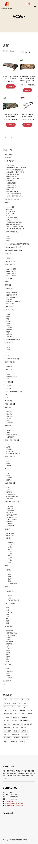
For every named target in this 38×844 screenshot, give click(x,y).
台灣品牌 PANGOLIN (12, 218)
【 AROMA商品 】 (8, 278)
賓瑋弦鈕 (16, 738)
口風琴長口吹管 (27, 724)
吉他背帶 (9, 523)
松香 (9, 598)
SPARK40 (7, 717)
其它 (4, 684)
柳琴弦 (10, 560)
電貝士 (8, 236)
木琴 (7, 610)
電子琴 (8, 347)
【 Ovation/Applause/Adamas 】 (13, 250)
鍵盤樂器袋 (9, 631)
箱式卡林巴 (25, 731)
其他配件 (9, 480)
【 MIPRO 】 (7, 468)
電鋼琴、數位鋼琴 (11, 293)
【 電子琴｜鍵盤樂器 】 (10, 362)
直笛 (7, 616)
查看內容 (27, 90)
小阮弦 (10, 545)
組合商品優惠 (7, 681)
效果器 (8, 447)
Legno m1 (7, 710)
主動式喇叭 (9, 327)
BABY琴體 (7, 703)
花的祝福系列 (10, 165)
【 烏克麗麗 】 (7, 285)
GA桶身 (12, 707)
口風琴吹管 (7, 724)
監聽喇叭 (9, 336)
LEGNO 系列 (10, 215)
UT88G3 (24, 717)
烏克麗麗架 (9, 671)
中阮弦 (10, 556)
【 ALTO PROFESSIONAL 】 (12, 339)
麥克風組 (9, 478)
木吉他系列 (9, 506)
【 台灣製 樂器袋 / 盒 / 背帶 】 (12, 502)
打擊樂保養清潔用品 (12, 496)
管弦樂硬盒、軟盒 (11, 633)
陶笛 (7, 621)
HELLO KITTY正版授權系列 (14, 170)
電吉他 (8, 241)
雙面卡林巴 (25, 738)
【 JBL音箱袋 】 (8, 401)
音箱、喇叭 (9, 299)
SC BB (30, 714)
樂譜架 (8, 650)
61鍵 (28, 700)
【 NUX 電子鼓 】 (8, 382)
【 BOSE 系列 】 (8, 388)
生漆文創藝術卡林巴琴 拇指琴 (15, 172)
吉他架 (8, 646)
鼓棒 (7, 487)
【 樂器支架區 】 (8, 664)
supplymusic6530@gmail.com (14, 805)
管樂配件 (9, 570)
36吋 (11, 700)
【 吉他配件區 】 (8, 426)
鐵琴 (7, 608)
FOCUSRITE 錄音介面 (13, 453)
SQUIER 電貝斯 (11, 271)
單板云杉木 (7, 727)
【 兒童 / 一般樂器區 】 (10, 603)
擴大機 (8, 325)
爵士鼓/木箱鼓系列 (11, 517)
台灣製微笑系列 (11, 183)
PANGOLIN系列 (11, 189)
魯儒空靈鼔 (9, 498)
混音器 (8, 323)
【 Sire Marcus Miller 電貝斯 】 (12, 247)
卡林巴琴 (14, 720)
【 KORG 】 (6, 352)
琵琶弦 (10, 562)
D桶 (20, 703)
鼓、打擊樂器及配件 (12, 297)
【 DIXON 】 (7, 394)
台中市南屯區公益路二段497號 (14, 803)
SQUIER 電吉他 (11, 273)
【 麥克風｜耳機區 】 (9, 456)
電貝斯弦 (9, 418)
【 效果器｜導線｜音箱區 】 (11, 440)
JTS (19, 707)
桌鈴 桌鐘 (9, 612)
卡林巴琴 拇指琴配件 (12, 191)
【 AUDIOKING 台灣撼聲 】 (11, 359)
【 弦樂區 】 (6, 586)
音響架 (8, 652)
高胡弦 (10, 549)
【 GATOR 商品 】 (8, 626)
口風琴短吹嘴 (16, 724)
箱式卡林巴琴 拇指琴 (12, 176)
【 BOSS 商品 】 (8, 385)
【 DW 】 (6, 398)
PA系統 (8, 321)
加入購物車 (11, 86)
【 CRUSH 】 (7, 356)
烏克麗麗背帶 (10, 526)
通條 (9, 581)
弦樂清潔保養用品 (13, 600)
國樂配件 (9, 538)
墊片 (9, 579)
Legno (24, 707)
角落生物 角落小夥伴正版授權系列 (16, 168)
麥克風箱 (9, 644)
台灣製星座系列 (11, 185)
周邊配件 (9, 465)
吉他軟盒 (9, 639)
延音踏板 (9, 366)
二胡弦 (10, 553)
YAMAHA (6, 720)
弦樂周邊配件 (10, 591)
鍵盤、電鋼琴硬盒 (11, 635)
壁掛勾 (8, 657)
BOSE (14, 703)
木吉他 (8, 238)
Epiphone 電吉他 (11, 269)
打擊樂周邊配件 (11, 494)
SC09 (23, 714)
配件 (7, 623)
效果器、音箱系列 (11, 519)
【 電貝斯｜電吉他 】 (9, 264)
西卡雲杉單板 (7, 738)
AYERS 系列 (10, 209)
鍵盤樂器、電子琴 (11, 295)
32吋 (5, 700)
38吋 (16, 700)
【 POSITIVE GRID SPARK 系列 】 (13, 391)
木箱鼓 (8, 490)
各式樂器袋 (9, 521)
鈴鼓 (7, 619)
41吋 (22, 700)
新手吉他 (15, 727)
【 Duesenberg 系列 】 (10, 261)
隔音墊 (8, 659)
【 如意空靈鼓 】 (8, 158)
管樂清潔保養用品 (13, 583)
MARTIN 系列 (10, 213)
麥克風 (8, 332)
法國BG (16, 731)
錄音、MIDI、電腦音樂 (13, 301)
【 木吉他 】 (6, 202)
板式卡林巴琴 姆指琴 (12, 178)
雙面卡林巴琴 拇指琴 (12, 174)
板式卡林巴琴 (7, 731)
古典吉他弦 (9, 416)
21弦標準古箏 (10, 533)
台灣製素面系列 (11, 187)
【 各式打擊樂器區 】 (9, 483)
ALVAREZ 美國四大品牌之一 (14, 226)
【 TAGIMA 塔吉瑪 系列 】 (11, 232)
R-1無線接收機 (8, 714)
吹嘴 (9, 574)
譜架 (7, 673)
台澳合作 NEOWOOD (12, 220)
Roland (17, 714)
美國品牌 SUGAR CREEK (14, 222)
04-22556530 (9, 801)
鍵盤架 (8, 655)
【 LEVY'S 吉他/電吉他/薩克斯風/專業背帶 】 (16, 244)
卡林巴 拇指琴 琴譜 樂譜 (13, 194)
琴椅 (7, 669)
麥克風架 (9, 648)
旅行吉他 (23, 727)
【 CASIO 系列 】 (8, 342)
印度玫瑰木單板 (24, 720)
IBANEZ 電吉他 (11, 275)
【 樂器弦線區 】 (8, 407)
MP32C (15, 710)
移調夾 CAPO (10, 430)
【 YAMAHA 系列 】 (9, 310)
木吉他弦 (9, 412)
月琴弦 (10, 547)
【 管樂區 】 (6, 565)
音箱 (7, 379)
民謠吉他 (9, 334)
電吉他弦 (9, 414)
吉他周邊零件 (10, 437)
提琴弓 (10, 596)
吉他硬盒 (9, 637)
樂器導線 (9, 449)
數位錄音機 (9, 451)
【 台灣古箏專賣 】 (8, 154)
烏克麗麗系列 (10, 510)
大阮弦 (10, 558)
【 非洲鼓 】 (6, 282)
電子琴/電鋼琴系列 (11, 515)
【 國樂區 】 (6, 529)
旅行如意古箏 (10, 536)
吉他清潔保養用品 (11, 435)
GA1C (5, 707)
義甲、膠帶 (11, 542)
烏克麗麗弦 (9, 422)
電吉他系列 (9, 508)
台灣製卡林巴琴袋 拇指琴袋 (14, 196)
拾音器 (8, 432)
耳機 (7, 319)
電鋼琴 (8, 316)
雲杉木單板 (14, 741)
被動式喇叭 (9, 330)
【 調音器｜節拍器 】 (9, 404)
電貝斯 (8, 258)
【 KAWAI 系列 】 (8, 307)
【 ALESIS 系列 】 (8, 370)
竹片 (9, 577)
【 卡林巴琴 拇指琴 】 (9, 161)
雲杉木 (6, 741)
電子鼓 (8, 374)
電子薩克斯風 (10, 303)
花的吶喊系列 (10, 181)
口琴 (7, 614)
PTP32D (30, 710)
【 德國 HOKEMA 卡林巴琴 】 (12, 199)
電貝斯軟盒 (9, 641)
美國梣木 (24, 734)
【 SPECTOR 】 (8, 253)
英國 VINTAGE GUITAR (13, 224)
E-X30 (26, 703)
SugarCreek (16, 717)
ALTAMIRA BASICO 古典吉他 (15, 228)
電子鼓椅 (9, 492)
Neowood (22, 710)
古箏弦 (10, 551)
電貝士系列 (9, 513)
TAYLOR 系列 (10, 207)
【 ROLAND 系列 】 (9, 288)
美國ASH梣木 (15, 734)
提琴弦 (8, 420)
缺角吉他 (6, 734)
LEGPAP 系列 (10, 211)
